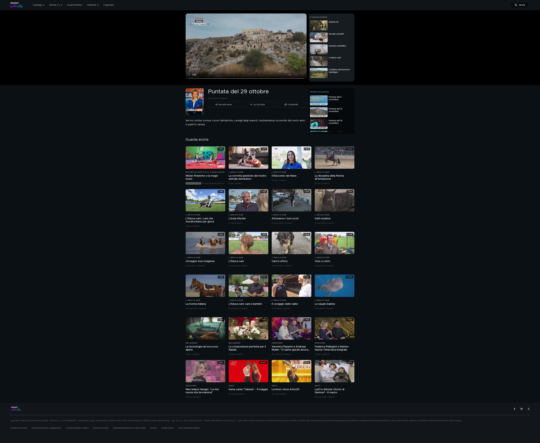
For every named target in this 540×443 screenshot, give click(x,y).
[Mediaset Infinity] (16, 5)
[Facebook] (514, 409)
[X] (528, 409)
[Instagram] (521, 409)
